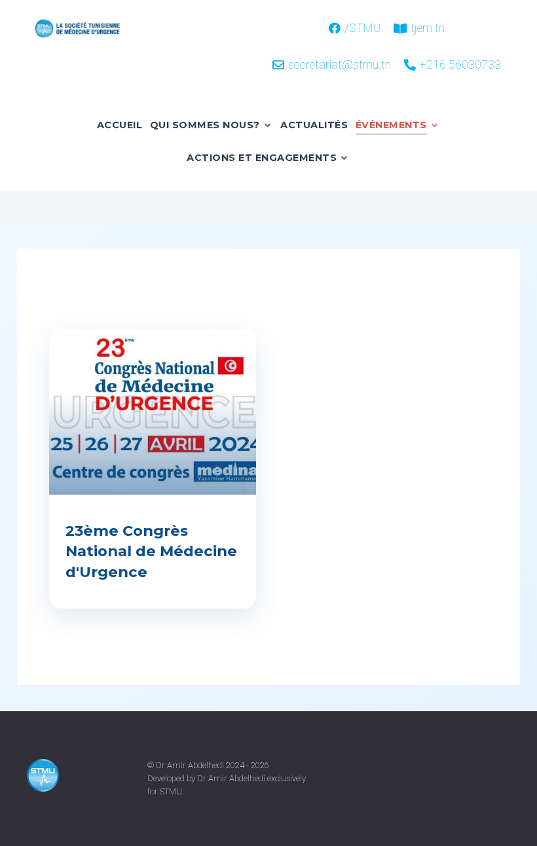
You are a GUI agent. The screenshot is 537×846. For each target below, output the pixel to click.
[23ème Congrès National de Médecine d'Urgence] (152, 413)
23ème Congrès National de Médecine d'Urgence (151, 551)
